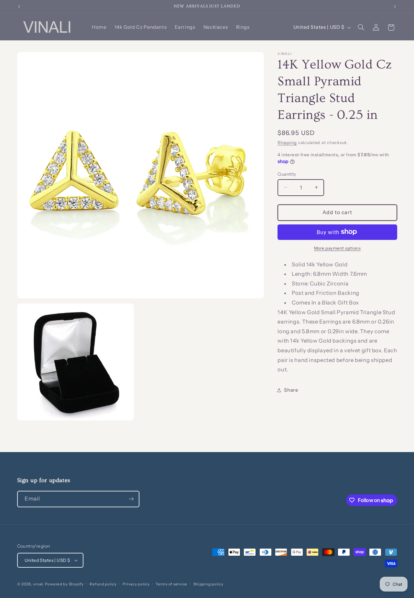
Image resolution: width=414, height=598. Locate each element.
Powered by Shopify (64, 584)
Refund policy (103, 584)
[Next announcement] (395, 6)
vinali (38, 584)
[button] (361, 27)
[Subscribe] (131, 499)
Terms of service (171, 584)
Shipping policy (208, 584)
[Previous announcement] (19, 6)
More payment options (337, 247)
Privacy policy (136, 584)
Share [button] (291, 390)
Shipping (287, 142)
